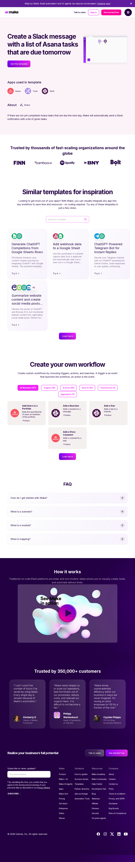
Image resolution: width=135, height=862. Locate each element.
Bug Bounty (114, 808)
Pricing (62, 798)
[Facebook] (98, 834)
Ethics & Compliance (117, 813)
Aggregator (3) (67, 394)
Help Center (97, 784)
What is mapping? (20, 539)
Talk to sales (80, 12)
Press (111, 789)
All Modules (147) (28, 388)
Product (62, 774)
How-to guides (81, 774)
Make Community (99, 779)
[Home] (11, 12)
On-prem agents (99, 818)
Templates (79, 784)
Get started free (111, 12)
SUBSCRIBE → (14, 793)
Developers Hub (99, 789)
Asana (18, 91)
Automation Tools (82, 798)
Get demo (63, 803)
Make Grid (63, 794)
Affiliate (95, 803)
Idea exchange (81, 794)
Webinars (96, 798)
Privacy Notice (43, 788)
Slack (52, 91)
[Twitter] (112, 834)
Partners (95, 808)
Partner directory (82, 789)
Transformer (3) (107, 388)
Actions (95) (68, 388)
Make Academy (98, 774)
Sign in (93, 12)
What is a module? (21, 525)
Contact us (113, 784)
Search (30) (87, 388)
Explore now (103, 3)
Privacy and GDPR (117, 798)
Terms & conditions (117, 794)
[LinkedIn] (119, 834)
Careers (112, 779)
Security (95, 813)
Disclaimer (113, 803)
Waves (62, 818)
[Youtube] (126, 834)
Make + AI (63, 779)
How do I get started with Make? (29, 497)
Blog (94, 794)
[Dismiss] (131, 3)
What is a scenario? (21, 511)
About (111, 774)
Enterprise (63, 808)
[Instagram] (105, 834)
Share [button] (27, 105)
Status (61, 813)
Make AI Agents (66, 784)
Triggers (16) (49, 388)
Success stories (81, 779)
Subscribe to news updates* (21, 768)
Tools (35, 91)
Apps (61, 789)
